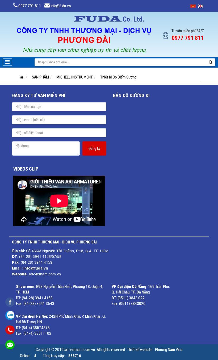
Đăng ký (94, 148)
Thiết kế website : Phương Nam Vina (154, 349)
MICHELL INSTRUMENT (74, 77)
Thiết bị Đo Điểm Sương (118, 77)
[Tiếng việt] (193, 5)
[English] (200, 5)
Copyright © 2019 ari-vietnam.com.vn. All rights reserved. (81, 349)
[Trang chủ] (20, 77)
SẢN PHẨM (40, 77)
